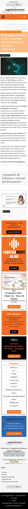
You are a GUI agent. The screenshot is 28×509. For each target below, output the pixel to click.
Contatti (4, 475)
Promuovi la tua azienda (8, 477)
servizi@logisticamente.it (15, 463)
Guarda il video (14, 356)
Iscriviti (14, 332)
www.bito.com (21, 162)
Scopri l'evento (14, 307)
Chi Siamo (4, 472)
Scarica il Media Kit (14, 232)
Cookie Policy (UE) (6, 479)
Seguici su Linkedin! (14, 433)
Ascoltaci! (14, 268)
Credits (14, 501)
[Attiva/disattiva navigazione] (24, 16)
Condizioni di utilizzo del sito (13, 506)
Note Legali (22, 503)
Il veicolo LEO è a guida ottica (8, 123)
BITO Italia (14, 103)
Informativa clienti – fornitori (10, 503)
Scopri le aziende (14, 412)
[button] (20, 17)
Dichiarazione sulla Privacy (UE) (10, 482)
